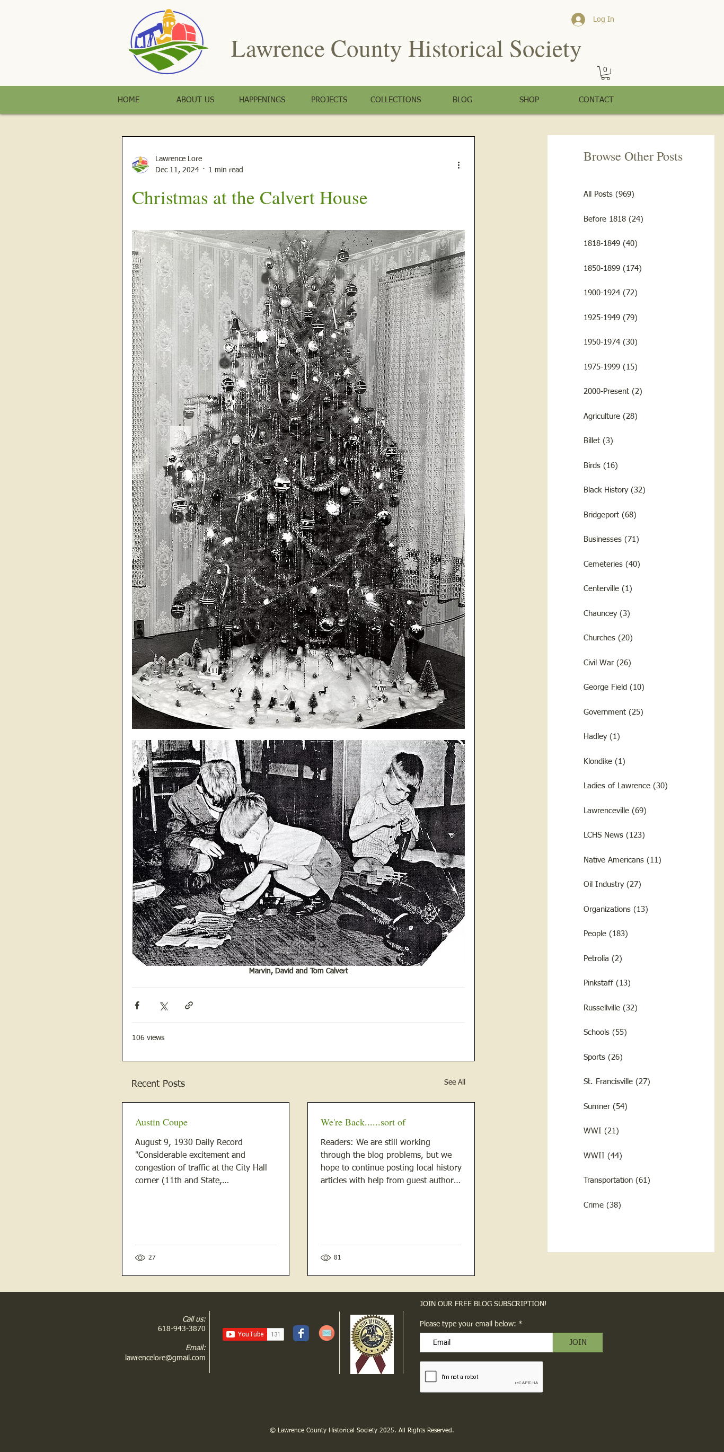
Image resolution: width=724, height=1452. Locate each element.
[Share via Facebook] (137, 1005)
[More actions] (458, 165)
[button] (605, 73)
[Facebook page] (301, 1333)
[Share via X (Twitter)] (163, 1005)
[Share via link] (189, 1005)
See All (454, 1082)
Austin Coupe (161, 1121)
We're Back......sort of (363, 1121)
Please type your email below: (468, 1324)
